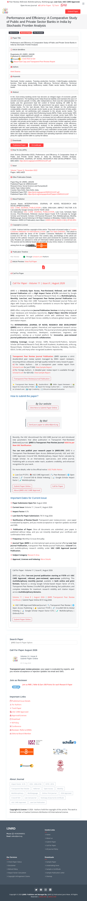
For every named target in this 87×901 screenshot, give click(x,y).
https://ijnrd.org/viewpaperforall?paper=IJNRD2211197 (48, 194)
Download (15, 719)
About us (49, 838)
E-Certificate (36, 145)
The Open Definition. (58, 232)
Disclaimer (12, 865)
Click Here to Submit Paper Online (43, 408)
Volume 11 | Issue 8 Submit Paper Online (29, 657)
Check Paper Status (15, 862)
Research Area (33, 555)
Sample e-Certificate (53, 869)
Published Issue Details (20, 701)
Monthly (60, 789)
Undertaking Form (52, 865)
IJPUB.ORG (71, 220)
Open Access (48, 789)
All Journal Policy (52, 849)
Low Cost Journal (30, 798)
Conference (16, 726)
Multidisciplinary (17, 793)
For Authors (16, 704)
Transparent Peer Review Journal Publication (32, 379)
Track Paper (16, 708)
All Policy (15, 723)
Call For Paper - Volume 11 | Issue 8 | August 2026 (39, 283)
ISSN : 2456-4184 (35, 784)
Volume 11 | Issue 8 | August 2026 (29, 597)
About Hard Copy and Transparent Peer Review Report (34, 62)
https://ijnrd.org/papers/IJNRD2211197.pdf (35, 161)
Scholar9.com (37, 257)
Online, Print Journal (49, 793)
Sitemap (49, 876)
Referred (36, 789)
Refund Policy (13, 869)
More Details (46, 559)
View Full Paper (30, 261)
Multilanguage (33, 793)
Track (56, 5)
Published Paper (19, 145)
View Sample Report (44, 367)
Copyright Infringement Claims (19, 876)
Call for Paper (45, 5)
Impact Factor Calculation (17, 873)
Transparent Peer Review (20, 789)
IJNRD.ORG (50, 220)
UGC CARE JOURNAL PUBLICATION (26, 208)
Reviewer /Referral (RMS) (21, 730)
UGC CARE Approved (19, 712)
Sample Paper (51, 862)
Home (48, 834)
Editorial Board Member (21, 733)
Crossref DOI (15, 798)
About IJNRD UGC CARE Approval (27, 490)
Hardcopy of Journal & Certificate (52, 798)
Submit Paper (73, 11)
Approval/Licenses (19, 715)
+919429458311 (19, 834)
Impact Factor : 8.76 (18, 784)
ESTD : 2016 (50, 784)
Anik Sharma (15, 71)
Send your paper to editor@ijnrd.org (43, 424)
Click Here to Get (28, 59)
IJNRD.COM (61, 220)
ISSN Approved (66, 793)
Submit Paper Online (22, 486)
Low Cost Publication (37, 802)
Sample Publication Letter (55, 873)
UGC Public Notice (55, 469)
